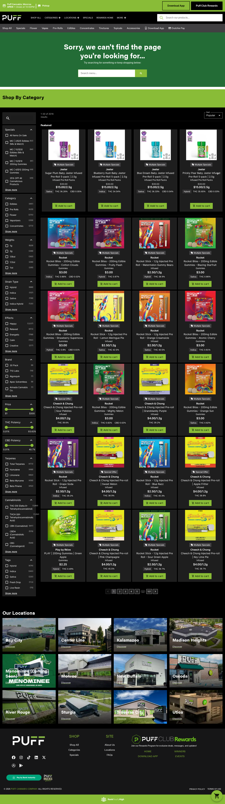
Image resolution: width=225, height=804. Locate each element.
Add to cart (65, 205)
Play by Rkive (63, 549)
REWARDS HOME (104, 17)
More (120, 17)
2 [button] (119, 591)
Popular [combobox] (210, 115)
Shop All (36, 17)
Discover (10, 646)
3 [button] (125, 591)
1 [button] (113, 591)
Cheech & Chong (63, 403)
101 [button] (149, 591)
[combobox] (193, 17)
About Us (110, 744)
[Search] (141, 73)
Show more (11, 189)
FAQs (110, 755)
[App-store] (13, 765)
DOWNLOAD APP (148, 756)
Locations (70, 17)
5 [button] (137, 591)
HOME (148, 751)
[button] (26, 5)
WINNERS (180, 751)
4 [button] (131, 591)
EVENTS (180, 756)
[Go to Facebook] (13, 757)
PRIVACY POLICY (197, 789)
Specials (88, 17)
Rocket (63, 257)
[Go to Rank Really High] (112, 799)
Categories (51, 17)
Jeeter (63, 169)
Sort (208, 112)
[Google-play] (21, 765)
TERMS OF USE (214, 789)
